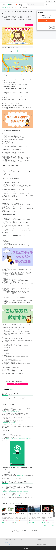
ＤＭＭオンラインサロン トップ (6, 7)
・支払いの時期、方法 (51, 26)
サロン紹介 (10, 51)
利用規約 (45, 17)
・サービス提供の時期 (51, 27)
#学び (11, 398)
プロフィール (25, 51)
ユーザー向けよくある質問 (8, 542)
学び (16, 522)
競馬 (3, 522)
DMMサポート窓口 (20, 475)
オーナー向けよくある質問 (8, 544)
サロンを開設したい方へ (20, 5)
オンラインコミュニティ (47, 522)
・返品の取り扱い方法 (51, 28)
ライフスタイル (32, 522)
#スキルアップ (5, 398)
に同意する (47, 17)
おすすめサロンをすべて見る (49, 525)
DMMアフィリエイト (40, 543)
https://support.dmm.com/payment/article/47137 (12, 495)
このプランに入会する (46, 20)
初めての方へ (11, 5)
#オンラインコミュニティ (19, 398)
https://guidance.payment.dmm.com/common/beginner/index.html (15, 491)
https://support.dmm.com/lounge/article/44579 (11, 411)
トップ (4, 5)
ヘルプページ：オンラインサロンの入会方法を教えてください (18, 438)
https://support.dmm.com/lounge (9, 422)
